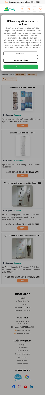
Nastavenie (20, 54)
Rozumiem (20, 67)
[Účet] (34, 9)
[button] (22, 9)
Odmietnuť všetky (20, 60)
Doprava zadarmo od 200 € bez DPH (24, 2)
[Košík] (40, 9)
